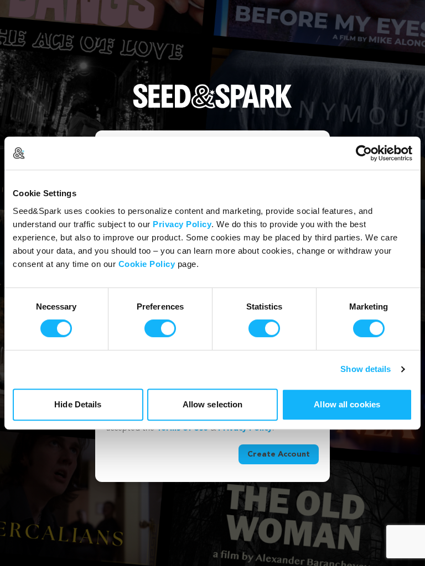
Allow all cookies (347, 404)
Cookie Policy (146, 264)
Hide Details (77, 404)
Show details (365, 369)
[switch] (160, 328)
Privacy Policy (182, 224)
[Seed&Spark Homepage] (212, 107)
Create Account (278, 454)
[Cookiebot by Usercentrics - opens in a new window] (363, 153)
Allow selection (213, 404)
